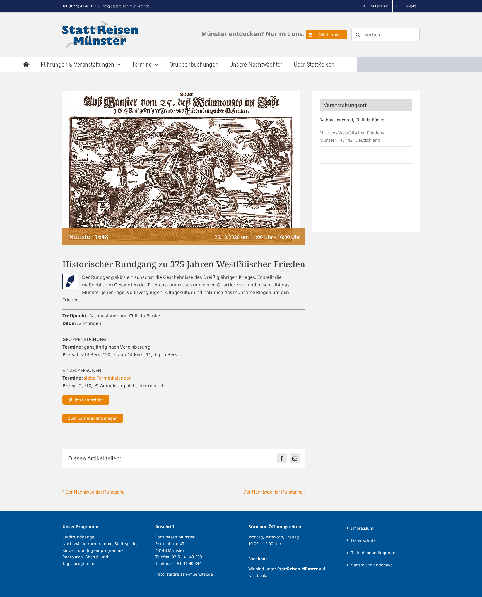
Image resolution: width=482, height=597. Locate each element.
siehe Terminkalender (107, 378)
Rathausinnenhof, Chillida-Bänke (352, 119)
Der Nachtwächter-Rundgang (95, 492)
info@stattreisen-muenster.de (126, 6)
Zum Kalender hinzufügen (92, 418)
